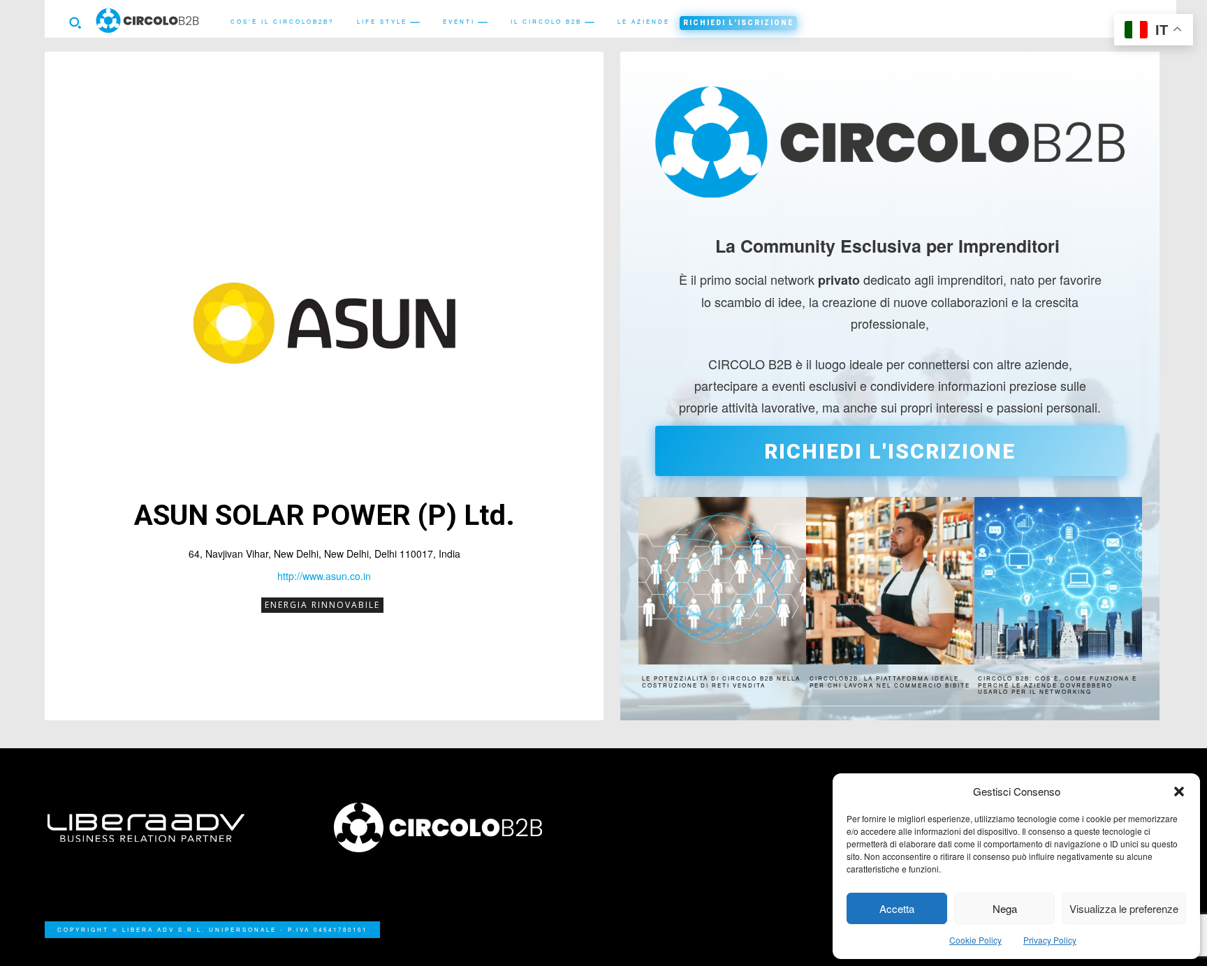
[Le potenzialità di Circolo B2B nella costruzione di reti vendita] (722, 580)
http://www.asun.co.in (324, 576)
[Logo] (460, 827)
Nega (1005, 908)
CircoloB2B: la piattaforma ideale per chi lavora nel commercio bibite (890, 681)
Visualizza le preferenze (1123, 908)
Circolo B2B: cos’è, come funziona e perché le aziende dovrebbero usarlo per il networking (1057, 684)
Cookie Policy (975, 940)
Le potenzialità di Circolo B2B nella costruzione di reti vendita (721, 681)
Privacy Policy (1049, 940)
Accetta (896, 908)
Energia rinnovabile (322, 605)
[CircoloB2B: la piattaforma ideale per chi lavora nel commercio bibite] (890, 580)
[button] (1179, 791)
